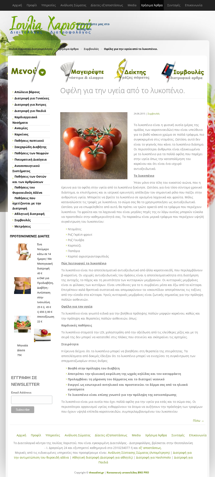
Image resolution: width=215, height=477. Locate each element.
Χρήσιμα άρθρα (68, 49)
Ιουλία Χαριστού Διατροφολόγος (30, 49)
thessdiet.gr (96, 472)
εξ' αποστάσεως (150, 448)
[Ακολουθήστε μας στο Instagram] (93, 18)
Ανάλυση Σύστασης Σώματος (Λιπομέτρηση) (139, 453)
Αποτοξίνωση (45, 316)
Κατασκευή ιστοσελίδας (122, 472)
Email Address (21, 392)
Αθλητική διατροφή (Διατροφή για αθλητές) (102, 457)
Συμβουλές (91, 49)
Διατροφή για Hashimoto (153, 457)
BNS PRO (143, 472)
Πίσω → (198, 420)
